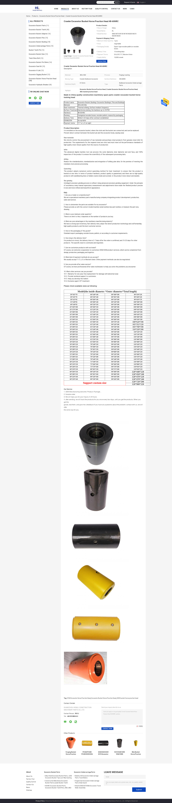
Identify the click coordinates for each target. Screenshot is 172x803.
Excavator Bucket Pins (37, 38)
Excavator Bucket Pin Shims (38, 62)
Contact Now (102, 61)
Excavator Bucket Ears (37, 54)
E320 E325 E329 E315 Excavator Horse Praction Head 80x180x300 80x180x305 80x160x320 (103, 753)
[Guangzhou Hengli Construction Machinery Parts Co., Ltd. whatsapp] (36, 98)
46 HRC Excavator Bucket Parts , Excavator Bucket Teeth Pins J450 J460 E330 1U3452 (58, 787)
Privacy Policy (40, 801)
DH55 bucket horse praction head (127, 698)
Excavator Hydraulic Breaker (38, 85)
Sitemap (29, 790)
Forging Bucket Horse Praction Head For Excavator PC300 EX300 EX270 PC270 (70, 753)
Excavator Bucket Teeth (37, 30)
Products (65, 9)
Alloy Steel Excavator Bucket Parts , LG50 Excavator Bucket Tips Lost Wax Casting (58, 777)
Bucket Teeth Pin (35, 50)
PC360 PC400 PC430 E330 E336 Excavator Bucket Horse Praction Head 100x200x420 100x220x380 (87, 753)
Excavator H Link (35, 70)
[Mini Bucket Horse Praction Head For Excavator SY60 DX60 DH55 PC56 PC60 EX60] (136, 743)
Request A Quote (129, 2)
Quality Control (101, 9)
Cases (132, 9)
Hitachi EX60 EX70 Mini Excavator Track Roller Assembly (88, 787)
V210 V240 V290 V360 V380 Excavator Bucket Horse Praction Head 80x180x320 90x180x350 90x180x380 (119, 753)
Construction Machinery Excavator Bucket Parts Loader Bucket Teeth (56, 782)
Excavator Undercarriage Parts (39, 46)
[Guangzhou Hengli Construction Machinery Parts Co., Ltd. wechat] (41, 98)
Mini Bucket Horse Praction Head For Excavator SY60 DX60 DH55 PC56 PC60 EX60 (135, 753)
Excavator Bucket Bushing (38, 42)
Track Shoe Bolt (34, 58)
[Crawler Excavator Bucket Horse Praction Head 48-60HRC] (78, 36)
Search (117, 2)
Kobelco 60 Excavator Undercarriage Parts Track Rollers (86, 777)
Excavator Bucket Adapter (38, 34)
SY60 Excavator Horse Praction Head (79, 698)
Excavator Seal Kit (35, 66)
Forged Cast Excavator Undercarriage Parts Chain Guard (87, 782)
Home (56, 9)
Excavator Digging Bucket (38, 74)
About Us (75, 9)
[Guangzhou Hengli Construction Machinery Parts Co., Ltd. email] (31, 98)
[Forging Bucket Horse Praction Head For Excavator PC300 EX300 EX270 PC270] (71, 743)
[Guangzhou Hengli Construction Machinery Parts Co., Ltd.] (37, 9)
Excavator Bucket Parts (37, 25)
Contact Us (115, 9)
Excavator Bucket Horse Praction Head (52, 16)
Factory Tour (87, 9)
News (125, 9)
